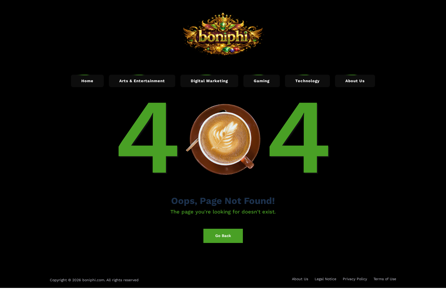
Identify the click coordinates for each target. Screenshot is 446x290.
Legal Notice (325, 279)
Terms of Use (384, 279)
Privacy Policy (355, 279)
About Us (300, 279)
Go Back (223, 235)
